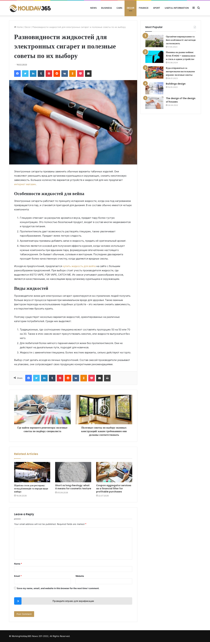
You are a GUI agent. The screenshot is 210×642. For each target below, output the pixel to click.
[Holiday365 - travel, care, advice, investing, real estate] (30, 8)
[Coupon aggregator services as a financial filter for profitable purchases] (114, 472)
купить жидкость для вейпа (79, 266)
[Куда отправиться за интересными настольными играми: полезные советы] (154, 72)
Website (79, 576)
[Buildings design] (154, 88)
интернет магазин (25, 184)
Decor (130, 8)
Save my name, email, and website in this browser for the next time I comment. (58, 588)
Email (18, 576)
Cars (119, 8)
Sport (156, 8)
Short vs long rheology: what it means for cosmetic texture (73, 487)
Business (106, 8)
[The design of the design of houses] (154, 103)
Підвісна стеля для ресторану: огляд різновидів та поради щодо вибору (31, 488)
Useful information (177, 8)
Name (18, 563)
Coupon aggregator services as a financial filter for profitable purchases (113, 488)
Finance (143, 8)
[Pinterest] (49, 73)
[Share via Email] (88, 73)
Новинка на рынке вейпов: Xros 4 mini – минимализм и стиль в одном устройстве (180, 56)
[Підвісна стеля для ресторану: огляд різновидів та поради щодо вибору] (32, 472)
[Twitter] (25, 73)
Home (19, 27)
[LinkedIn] (33, 73)
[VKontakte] (64, 73)
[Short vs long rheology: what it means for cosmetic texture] (73, 472)
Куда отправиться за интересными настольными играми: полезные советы (180, 71)
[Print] (107, 378)
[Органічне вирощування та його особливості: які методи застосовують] (154, 41)
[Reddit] (56, 73)
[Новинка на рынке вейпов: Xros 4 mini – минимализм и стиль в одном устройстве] (154, 57)
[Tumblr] (41, 73)
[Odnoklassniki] (72, 73)
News (93, 8)
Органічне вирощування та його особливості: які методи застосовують (181, 40)
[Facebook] (17, 73)
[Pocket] (80, 73)
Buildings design (176, 83)
